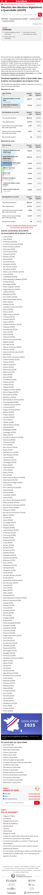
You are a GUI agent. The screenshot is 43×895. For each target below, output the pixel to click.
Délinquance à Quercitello (12, 767)
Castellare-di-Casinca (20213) (12, 307)
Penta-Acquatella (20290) (11, 623)
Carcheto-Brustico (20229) (12, 575)
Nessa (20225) (8, 465)
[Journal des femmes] (11, 881)
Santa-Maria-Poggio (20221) (12, 299)
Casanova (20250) (9, 337)
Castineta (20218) (9, 645)
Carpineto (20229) (9, 630)
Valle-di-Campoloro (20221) (12, 347)
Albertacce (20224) (9, 397)
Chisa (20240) (7, 497)
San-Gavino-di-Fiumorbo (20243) (14, 512)
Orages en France (9, 816)
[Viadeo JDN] (32, 888)
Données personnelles (32, 868)
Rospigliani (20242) (9, 555)
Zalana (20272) (8, 435)
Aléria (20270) (7, 259)
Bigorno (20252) (8, 515)
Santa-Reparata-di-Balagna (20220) (15, 279)
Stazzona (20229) (9, 633)
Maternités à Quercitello (11, 750)
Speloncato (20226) (9, 369)
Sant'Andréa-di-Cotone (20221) (13, 400)
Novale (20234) (8, 578)
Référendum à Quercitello (12, 782)
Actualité (7, 794)
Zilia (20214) (7, 354)
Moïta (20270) (8, 573)
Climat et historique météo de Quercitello (17, 762)
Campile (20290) (8, 417)
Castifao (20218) (8, 422)
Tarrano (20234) (8, 708)
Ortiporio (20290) (9, 442)
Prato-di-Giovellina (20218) (12, 600)
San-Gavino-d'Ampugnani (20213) (14, 500)
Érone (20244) (8, 711)
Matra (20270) (7, 590)
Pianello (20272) (8, 595)
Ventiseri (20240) (9, 257)
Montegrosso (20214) (10, 329)
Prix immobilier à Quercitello (13, 780)
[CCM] (32, 881)
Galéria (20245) (8, 334)
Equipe (17, 866)
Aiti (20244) (7, 668)
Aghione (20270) (8, 372)
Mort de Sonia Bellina (10, 823)
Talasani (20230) (8, 292)
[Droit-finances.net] (32, 884)
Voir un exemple (34, 794)
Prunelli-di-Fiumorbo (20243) (13, 244)
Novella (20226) (8, 538)
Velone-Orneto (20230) (11, 508)
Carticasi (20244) (8, 671)
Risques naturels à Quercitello (13, 772)
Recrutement (21, 868)
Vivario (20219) (8, 332)
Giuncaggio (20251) (9, 523)
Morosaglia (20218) (9, 284)
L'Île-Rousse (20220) (10, 252)
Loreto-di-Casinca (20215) (11, 405)
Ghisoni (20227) (8, 415)
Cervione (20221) (8, 262)
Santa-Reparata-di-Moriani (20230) (15, 598)
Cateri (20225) (7, 375)
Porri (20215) (7, 615)
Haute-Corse (30, 4)
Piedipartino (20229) (10, 703)
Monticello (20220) (9, 264)
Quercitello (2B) (8, 745)
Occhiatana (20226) (9, 380)
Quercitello (26, 32)
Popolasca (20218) (9, 625)
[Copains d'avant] (11, 888)
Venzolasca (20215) (9, 269)
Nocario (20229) (8, 545)
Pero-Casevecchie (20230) (12, 487)
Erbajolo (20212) (8, 525)
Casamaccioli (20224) (10, 480)
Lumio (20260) (8, 274)
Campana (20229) (9, 691)
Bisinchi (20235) (8, 412)
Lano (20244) (7, 693)
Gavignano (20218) (9, 570)
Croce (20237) (7, 543)
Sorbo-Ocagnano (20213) (11, 287)
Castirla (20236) (8, 427)
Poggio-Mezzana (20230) (11, 289)
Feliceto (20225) (8, 382)
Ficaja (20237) (7, 585)
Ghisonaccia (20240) (10, 242)
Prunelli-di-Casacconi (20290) (13, 437)
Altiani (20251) (7, 593)
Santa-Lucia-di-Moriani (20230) (13, 272)
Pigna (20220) (8, 450)
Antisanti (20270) (9, 319)
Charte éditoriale (24, 866)
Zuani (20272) (7, 638)
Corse (22, 4)
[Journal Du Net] (11, 884)
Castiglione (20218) (9, 628)
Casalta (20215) (8, 603)
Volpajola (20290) (9, 327)
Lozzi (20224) (7, 485)
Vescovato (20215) (9, 249)
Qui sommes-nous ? (8, 866)
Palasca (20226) (8, 387)
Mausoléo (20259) (9, 681)
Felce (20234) (7, 588)
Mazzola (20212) (8, 686)
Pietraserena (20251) (10, 565)
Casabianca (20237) (9, 460)
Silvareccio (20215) (9, 510)
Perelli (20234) (8, 490)
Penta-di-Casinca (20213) (11, 247)
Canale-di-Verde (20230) (11, 359)
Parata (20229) (8, 688)
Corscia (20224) (8, 457)
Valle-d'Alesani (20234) (10, 455)
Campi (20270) (8, 698)
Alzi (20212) (7, 666)
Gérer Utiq (19, 870)
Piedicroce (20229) (9, 533)
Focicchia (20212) (9, 640)
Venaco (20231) (8, 312)
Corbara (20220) (8, 282)
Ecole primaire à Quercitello (12, 747)
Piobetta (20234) (8, 696)
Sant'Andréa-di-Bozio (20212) (12, 580)
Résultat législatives (11, 4)
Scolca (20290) (8, 520)
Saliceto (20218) (8, 613)
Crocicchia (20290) (9, 535)
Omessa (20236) (8, 317)
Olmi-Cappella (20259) (10, 402)
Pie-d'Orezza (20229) (10, 643)
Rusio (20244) (7, 563)
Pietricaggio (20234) (10, 651)
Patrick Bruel (7, 831)
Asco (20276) (7, 475)
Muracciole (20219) (9, 648)
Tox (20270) (7, 518)
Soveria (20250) (8, 492)
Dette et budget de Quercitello (13, 760)
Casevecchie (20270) (10, 558)
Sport (6, 796)
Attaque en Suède (9, 833)
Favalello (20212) (8, 553)
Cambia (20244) (8, 568)
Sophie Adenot (8, 826)
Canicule (6, 828)
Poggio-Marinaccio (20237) (18, 19)
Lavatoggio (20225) (9, 432)
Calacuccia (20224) (9, 365)
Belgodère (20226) (9, 294)
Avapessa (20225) (9, 540)
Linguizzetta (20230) (10, 277)
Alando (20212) (8, 661)
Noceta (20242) (8, 548)
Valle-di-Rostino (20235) (11, 425)
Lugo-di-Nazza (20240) (10, 530)
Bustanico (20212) (9, 560)
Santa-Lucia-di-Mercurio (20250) (14, 477)
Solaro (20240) (8, 302)
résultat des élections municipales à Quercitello (17, 73)
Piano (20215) (7, 706)
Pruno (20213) (7, 420)
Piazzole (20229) (8, 605)
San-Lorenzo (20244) (10, 447)
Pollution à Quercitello (10, 770)
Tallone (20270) (8, 362)
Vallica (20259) (8, 663)
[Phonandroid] (32, 892)
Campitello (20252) (9, 495)
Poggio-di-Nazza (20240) (11, 410)
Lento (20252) (7, 470)
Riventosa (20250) (9, 440)
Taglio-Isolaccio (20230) (11, 314)
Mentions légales (27, 870)
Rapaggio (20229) (9, 653)
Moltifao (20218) (8, 304)
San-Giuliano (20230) (10, 297)
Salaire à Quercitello (9, 755)
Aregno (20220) (8, 322)
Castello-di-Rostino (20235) (12, 324)
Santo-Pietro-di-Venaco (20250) (13, 357)
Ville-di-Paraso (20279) (10, 392)
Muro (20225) (7, 377)
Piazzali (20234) (8, 701)
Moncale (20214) (8, 344)
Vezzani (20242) (8, 367)
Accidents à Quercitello (11, 765)
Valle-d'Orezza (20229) (10, 673)
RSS (15, 868)
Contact (38, 866)
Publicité (32, 866)
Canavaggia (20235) (9, 462)
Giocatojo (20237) (8, 21)
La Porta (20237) (35, 19)
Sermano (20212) (9, 550)
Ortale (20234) (8, 678)
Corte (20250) (7, 237)
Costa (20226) (7, 608)
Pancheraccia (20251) (10, 395)
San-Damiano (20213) (10, 583)
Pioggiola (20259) (9, 528)
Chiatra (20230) (8, 385)
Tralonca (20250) (8, 467)
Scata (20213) (7, 620)
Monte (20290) (8, 309)
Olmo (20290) (7, 445)
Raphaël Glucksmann (10, 821)
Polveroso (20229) (9, 655)
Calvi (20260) (7, 239)
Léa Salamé (7, 818)
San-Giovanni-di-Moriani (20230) (14, 505)
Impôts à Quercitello (10, 757)
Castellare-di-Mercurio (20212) (13, 658)
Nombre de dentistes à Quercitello (15, 775)
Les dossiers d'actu (10, 799)
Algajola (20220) (8, 342)
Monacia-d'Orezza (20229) (12, 676)
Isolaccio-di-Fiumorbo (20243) (13, 352)
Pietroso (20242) (8, 349)
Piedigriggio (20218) (9, 430)
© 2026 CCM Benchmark (21, 872)
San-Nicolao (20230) (10, 267)
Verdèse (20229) (8, 618)
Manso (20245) (8, 472)
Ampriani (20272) (9, 683)
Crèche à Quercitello (10, 752)
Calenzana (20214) (9, 254)
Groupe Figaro (37, 870)
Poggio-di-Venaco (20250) (12, 390)
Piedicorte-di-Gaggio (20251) (12, 482)
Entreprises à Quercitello (11, 777)
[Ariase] (11, 893)
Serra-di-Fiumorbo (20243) (12, 339)
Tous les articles (9, 868)
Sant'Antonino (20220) (10, 452)
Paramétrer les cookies (8, 870)
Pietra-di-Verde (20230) (11, 502)
